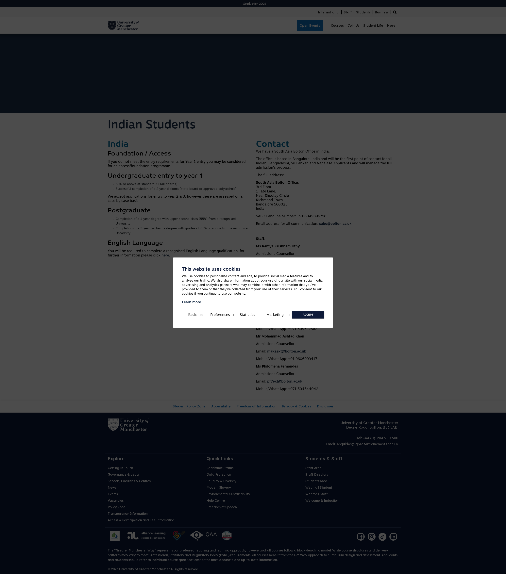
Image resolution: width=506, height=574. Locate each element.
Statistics (247, 315)
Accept (308, 314)
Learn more (191, 302)
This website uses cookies (211, 269)
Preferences (220, 315)
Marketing (275, 315)
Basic (192, 315)
